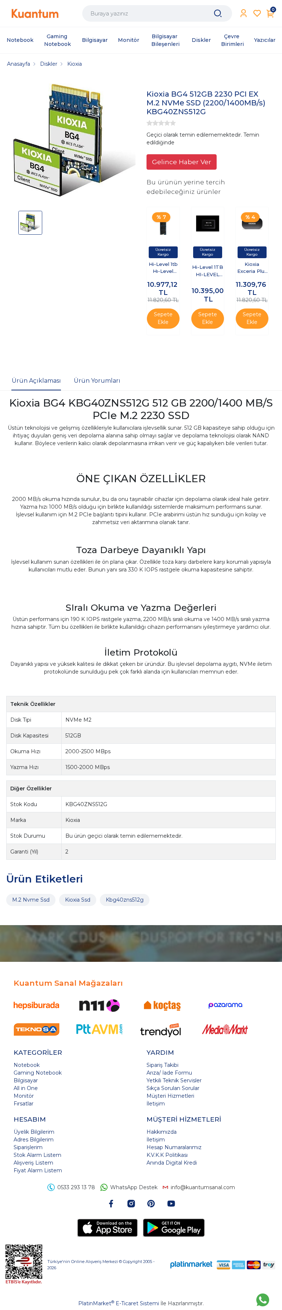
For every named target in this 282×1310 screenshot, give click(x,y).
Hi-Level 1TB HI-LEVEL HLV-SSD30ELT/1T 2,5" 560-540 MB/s (207, 271)
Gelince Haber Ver (181, 162)
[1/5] (149, 123)
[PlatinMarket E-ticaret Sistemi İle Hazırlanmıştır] (191, 1265)
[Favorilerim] (257, 13)
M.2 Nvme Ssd (31, 899)
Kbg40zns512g (125, 899)
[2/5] (152, 123)
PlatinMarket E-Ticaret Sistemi (118, 1303)
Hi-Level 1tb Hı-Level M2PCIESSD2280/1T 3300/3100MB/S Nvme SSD (163, 268)
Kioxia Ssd (77, 899)
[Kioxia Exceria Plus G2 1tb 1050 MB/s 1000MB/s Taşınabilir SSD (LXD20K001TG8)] (252, 223)
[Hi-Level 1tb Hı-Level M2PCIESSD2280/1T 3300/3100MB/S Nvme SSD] (163, 223)
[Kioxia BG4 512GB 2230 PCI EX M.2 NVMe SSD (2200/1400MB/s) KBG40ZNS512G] (74, 141)
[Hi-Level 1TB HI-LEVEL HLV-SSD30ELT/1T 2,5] (207, 223)
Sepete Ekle (163, 318)
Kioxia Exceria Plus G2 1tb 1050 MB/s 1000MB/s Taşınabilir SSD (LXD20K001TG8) (252, 268)
